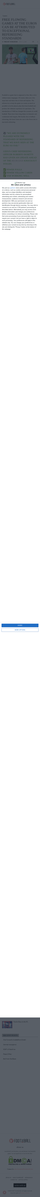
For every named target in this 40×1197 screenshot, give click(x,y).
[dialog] (20, 598)
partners (12, 188)
